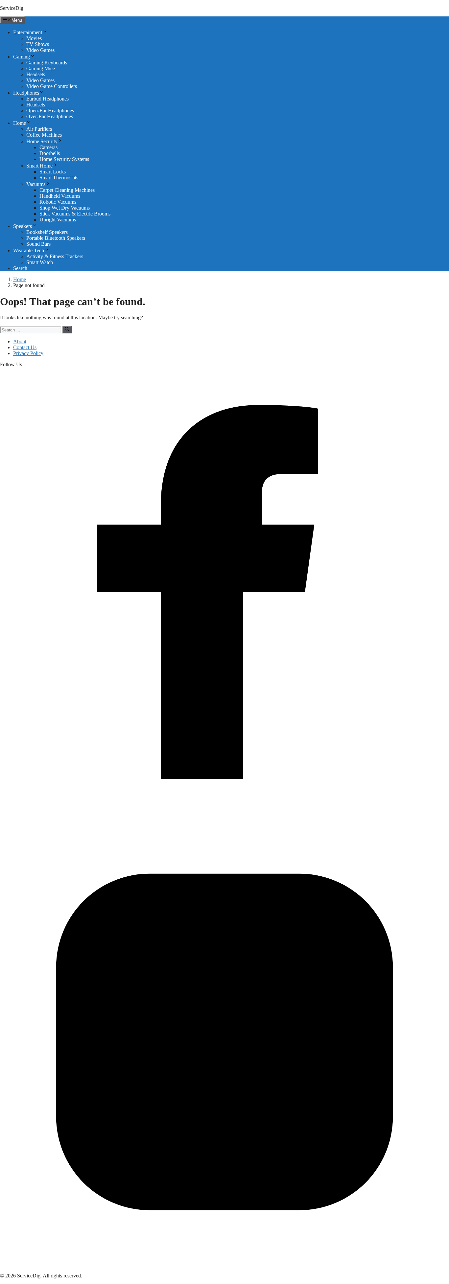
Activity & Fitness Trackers (54, 256)
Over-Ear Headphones (49, 116)
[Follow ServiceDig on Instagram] (224, 1264)
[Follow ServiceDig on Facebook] (224, 814)
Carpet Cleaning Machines (67, 190)
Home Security (42, 141)
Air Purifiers (39, 129)
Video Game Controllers (51, 86)
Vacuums (35, 184)
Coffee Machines (44, 135)
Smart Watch (39, 262)
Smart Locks (52, 171)
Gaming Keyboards (46, 62)
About (19, 341)
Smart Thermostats (58, 177)
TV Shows (37, 44)
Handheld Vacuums (59, 196)
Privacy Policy (28, 353)
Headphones (26, 93)
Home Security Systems (64, 159)
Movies (34, 38)
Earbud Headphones (47, 98)
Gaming (21, 56)
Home (19, 123)
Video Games (40, 50)
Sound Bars (38, 244)
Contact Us (24, 347)
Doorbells (49, 153)
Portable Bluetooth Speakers (55, 238)
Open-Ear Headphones (50, 110)
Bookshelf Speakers (47, 232)
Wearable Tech (28, 250)
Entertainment (27, 32)
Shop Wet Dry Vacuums (64, 208)
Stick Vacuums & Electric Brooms (74, 213)
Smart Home (39, 166)
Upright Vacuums (57, 219)
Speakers (22, 226)
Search (20, 268)
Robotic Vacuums (57, 202)
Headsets (35, 74)
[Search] (67, 329)
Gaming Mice (40, 68)
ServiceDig (11, 8)
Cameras (48, 147)
